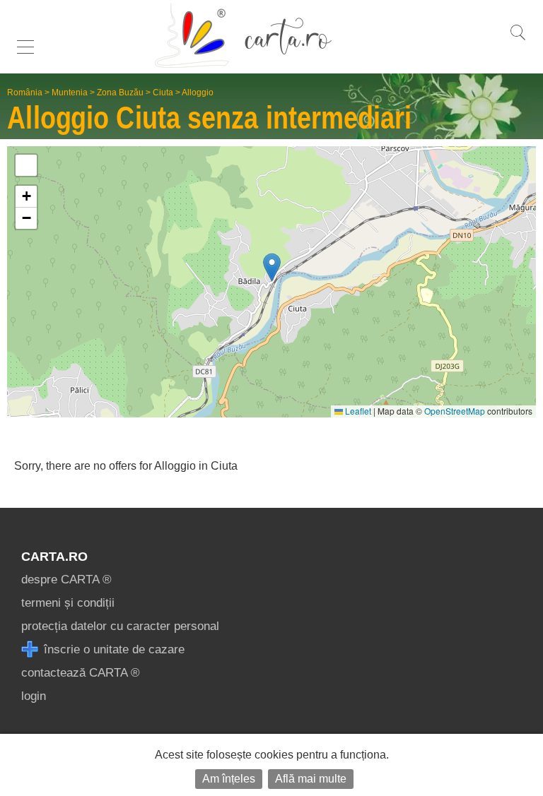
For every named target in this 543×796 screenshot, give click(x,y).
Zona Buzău (120, 92)
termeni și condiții (68, 603)
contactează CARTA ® (80, 672)
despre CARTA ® (66, 579)
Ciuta (163, 92)
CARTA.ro (54, 557)
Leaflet (357, 411)
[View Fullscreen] (26, 165)
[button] (272, 267)
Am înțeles (228, 779)
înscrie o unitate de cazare (112, 649)
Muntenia (70, 92)
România (24, 92)
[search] (517, 40)
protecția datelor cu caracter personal (120, 626)
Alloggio (198, 92)
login (33, 696)
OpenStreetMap (454, 411)
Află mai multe (310, 779)
